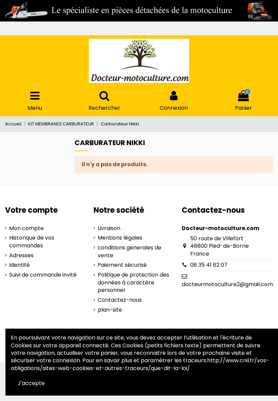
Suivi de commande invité (43, 275)
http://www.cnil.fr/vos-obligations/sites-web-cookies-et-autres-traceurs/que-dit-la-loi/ (140, 364)
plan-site (110, 310)
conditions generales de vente (129, 251)
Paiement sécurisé (122, 265)
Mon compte (26, 228)
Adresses (21, 255)
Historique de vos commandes (31, 241)
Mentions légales (120, 238)
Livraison (109, 228)
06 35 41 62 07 (208, 265)
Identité (19, 265)
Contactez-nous (120, 300)
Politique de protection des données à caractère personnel (133, 282)
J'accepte (31, 383)
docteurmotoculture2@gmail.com (227, 284)
